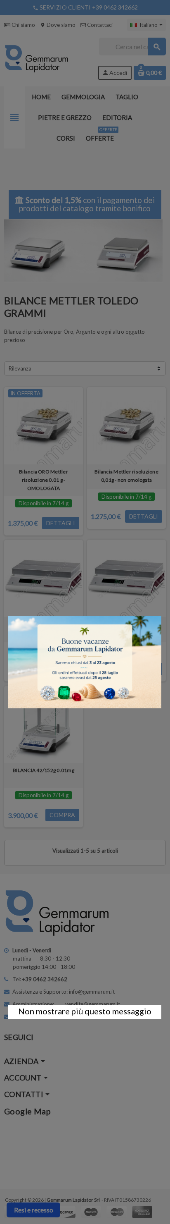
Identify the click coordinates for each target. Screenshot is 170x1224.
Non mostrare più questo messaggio (84, 1011)
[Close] (161, 612)
